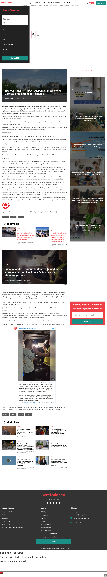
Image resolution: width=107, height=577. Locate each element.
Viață (6, 86)
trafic (21, 216)
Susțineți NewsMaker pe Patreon (12, 527)
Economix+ (67, 3)
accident (5, 414)
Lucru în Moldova (54, 5)
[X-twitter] (50, 503)
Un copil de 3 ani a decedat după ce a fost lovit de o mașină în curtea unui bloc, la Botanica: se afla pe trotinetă (25, 235)
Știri (31, 3)
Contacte (5, 518)
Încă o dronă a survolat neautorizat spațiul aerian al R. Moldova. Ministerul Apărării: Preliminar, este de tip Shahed (25, 462)
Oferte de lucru (7, 521)
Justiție (46, 5)
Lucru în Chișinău (87, 71)
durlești (13, 414)
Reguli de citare (7, 524)
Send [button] (1, 573)
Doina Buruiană (9, 98)
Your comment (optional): (13, 561)
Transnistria (33, 5)
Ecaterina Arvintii (22, 242)
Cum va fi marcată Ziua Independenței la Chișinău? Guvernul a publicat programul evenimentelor (58, 431)
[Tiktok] (56, 503)
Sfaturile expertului (64, 5)
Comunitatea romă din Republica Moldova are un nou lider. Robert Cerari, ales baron (25, 431)
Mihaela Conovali (56, 244)
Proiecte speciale (54, 3)
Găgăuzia (40, 5)
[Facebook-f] (47, 503)
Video (44, 3)
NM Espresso (25, 5)
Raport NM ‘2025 (75, 5)
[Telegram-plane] (59, 503)
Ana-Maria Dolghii (10, 280)
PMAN (5, 216)
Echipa (4, 515)
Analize (38, 3)
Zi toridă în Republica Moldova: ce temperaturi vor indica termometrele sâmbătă (59, 445)
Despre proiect (7, 512)
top (28, 414)
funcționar (21, 414)
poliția (13, 216)
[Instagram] (53, 503)
